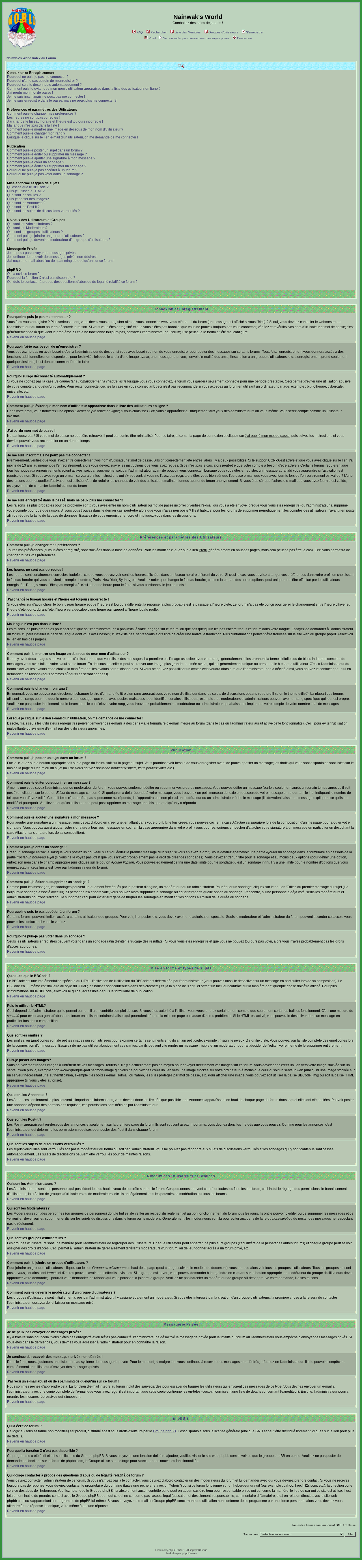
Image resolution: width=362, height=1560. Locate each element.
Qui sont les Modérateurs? (27, 228)
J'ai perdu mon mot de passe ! (30, 93)
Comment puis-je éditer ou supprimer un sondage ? (46, 166)
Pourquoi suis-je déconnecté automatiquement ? (44, 85)
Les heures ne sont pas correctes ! (33, 117)
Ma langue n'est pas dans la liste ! (33, 125)
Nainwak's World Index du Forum (31, 58)
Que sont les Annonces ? (26, 203)
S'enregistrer (255, 32)
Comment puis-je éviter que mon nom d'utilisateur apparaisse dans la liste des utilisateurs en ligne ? (84, 89)
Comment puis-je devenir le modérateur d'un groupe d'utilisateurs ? (58, 240)
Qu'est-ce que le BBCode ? (28, 187)
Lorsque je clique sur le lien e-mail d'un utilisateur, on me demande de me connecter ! (72, 137)
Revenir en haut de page (26, 337)
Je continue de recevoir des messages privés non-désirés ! (52, 257)
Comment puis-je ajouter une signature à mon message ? (51, 158)
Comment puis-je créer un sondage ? (35, 162)
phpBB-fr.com (189, 1553)
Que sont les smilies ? (24, 195)
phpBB (172, 1550)
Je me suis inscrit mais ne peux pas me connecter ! (46, 97)
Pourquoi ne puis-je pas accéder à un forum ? (42, 170)
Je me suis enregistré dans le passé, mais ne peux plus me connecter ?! (62, 100)
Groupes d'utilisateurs (223, 32)
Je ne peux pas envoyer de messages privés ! (42, 253)
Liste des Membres (187, 32)
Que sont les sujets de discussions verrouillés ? (43, 211)
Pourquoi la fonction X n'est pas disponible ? (41, 278)
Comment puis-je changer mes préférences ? (41, 114)
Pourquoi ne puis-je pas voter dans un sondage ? (45, 174)
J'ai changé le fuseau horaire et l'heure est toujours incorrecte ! (55, 121)
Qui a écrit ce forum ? (23, 274)
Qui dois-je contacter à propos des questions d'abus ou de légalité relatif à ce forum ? (72, 282)
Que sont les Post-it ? (23, 207)
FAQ (140, 32)
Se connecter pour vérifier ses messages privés (196, 38)
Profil (152, 38)
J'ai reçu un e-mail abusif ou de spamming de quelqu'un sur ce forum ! (60, 261)
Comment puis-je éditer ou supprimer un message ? (47, 154)
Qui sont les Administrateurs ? (30, 224)
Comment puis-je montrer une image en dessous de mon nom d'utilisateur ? (65, 129)
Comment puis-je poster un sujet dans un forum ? (45, 150)
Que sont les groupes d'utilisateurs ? (35, 232)
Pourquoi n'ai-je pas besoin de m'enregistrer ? (42, 81)
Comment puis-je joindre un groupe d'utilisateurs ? (46, 236)
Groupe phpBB (164, 1431)
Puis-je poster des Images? (28, 199)
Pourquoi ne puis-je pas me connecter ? (37, 77)
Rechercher (158, 32)
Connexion (244, 38)
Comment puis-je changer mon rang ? (36, 133)
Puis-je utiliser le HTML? (26, 191)
